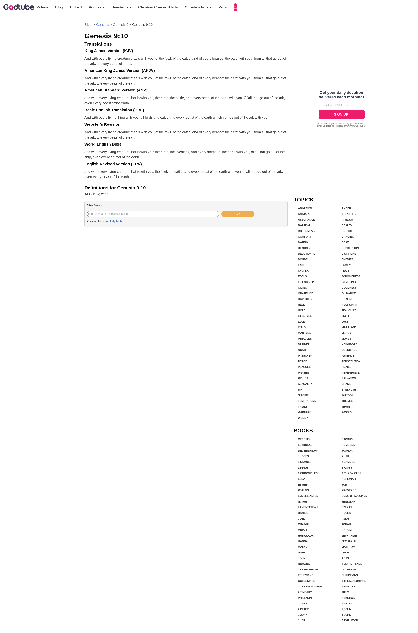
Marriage (349, 327)
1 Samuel (304, 462)
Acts (345, 558)
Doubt (302, 259)
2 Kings (347, 467)
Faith (301, 265)
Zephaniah (349, 535)
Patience (348, 355)
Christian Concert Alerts (158, 7)
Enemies (347, 259)
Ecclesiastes (308, 496)
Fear (345, 270)
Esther (303, 484)
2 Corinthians (308, 569)
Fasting (303, 270)
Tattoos (347, 395)
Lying (302, 327)
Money (346, 338)
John (301, 558)
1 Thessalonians (354, 580)
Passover (305, 355)
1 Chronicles (308, 473)
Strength (349, 389)
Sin (300, 389)
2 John (303, 614)
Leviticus (305, 445)
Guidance (349, 293)
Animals (304, 214)
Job (344, 484)
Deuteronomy (308, 450)
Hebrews (348, 597)
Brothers (349, 231)
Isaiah (302, 501)
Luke (345, 552)
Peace (302, 361)
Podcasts (96, 7)
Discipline (349, 253)
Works (347, 412)
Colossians (306, 580)
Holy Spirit (349, 304)
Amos (345, 518)
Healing (347, 299)
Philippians (350, 575)
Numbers (348, 445)
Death (346, 242)
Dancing (348, 236)
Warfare (304, 412)
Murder (304, 344)
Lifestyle (305, 316)
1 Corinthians (352, 563)
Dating (303, 242)
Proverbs (349, 490)
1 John (346, 609)
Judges (303, 456)
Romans (304, 563)
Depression (350, 248)
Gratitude (305, 293)
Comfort (304, 236)
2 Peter (303, 609)
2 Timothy (305, 592)
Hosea (346, 513)
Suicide (303, 395)
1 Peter (347, 603)
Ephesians (305, 575)
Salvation (349, 378)
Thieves (347, 401)
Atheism (347, 219)
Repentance (351, 372)
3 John (346, 614)
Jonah (346, 524)
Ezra (301, 479)
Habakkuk (306, 535)
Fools (302, 276)
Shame (346, 384)
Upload (76, 7)
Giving (302, 287)
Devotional (306, 253)
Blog (59, 7)
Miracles (305, 338)
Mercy (346, 333)
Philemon (305, 597)
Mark (302, 552)
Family (346, 265)
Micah (302, 529)
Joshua (347, 450)
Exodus (347, 439)
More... (223, 7)
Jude (301, 620)
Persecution (351, 361)
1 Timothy (348, 586)
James (302, 603)
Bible (88, 25)
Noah (302, 350)
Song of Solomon (354, 496)
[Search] (235, 7)
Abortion (305, 208)
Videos (42, 7)
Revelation (350, 620)
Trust (346, 406)
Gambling (349, 282)
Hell (301, 304)
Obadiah (304, 524)
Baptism (304, 225)
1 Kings (303, 467)
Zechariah (349, 541)
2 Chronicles (351, 473)
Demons (304, 248)
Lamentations (308, 507)
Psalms (303, 490)
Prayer (303, 372)
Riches (303, 378)
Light (345, 316)
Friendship (306, 282)
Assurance (306, 219)
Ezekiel (347, 507)
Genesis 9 (120, 25)
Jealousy (349, 310)
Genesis (102, 25)
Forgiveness (351, 276)
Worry (303, 418)
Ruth (345, 456)
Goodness (349, 287)
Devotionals (121, 7)
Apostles (349, 214)
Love (301, 321)
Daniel (303, 513)
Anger (346, 208)
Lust (345, 321)
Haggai (303, 541)
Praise (346, 367)
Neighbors (349, 344)
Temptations (307, 401)
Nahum (347, 529)
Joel (301, 518)
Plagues (304, 367)
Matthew (348, 546)
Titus (345, 592)
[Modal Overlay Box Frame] (341, 109)
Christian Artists (198, 7)
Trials (302, 406)
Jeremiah (348, 501)
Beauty (347, 225)
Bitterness (306, 231)
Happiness (305, 299)
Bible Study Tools (112, 221)
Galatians (349, 569)
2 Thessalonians (310, 586)
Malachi (304, 546)
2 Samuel (348, 462)
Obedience (349, 350)
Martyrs (304, 333)
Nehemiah (349, 479)
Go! (238, 213)
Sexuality (305, 384)
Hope (301, 310)
